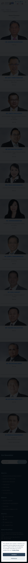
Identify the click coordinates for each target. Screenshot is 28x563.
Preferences (14, 558)
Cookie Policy (15, 550)
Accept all (14, 554)
